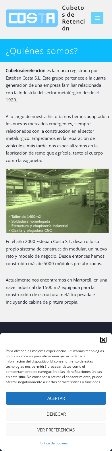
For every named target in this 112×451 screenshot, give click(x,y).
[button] (103, 340)
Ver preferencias (56, 430)
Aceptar (56, 398)
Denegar (56, 414)
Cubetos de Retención (73, 18)
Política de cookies (53, 443)
